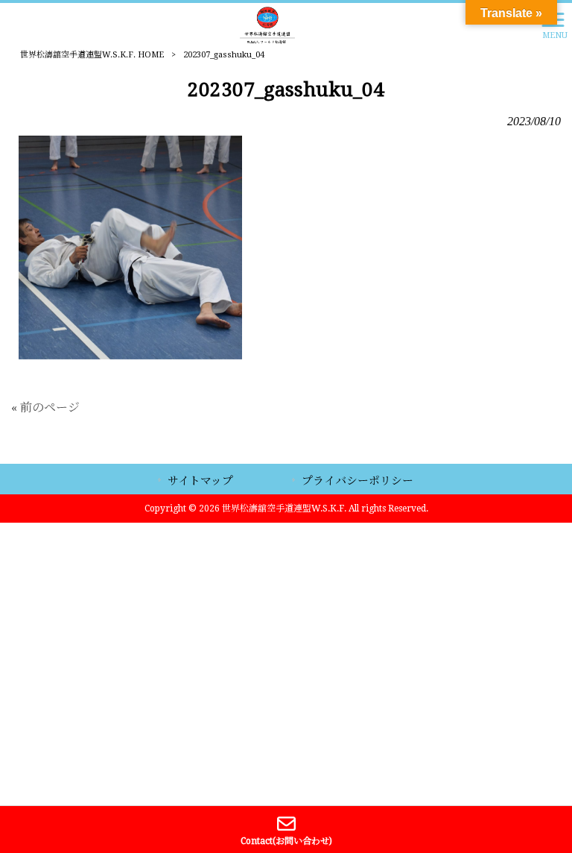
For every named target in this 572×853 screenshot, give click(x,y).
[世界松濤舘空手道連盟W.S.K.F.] (267, 24)
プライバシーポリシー (357, 481)
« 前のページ (45, 407)
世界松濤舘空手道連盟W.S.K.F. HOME (92, 55)
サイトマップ (200, 481)
